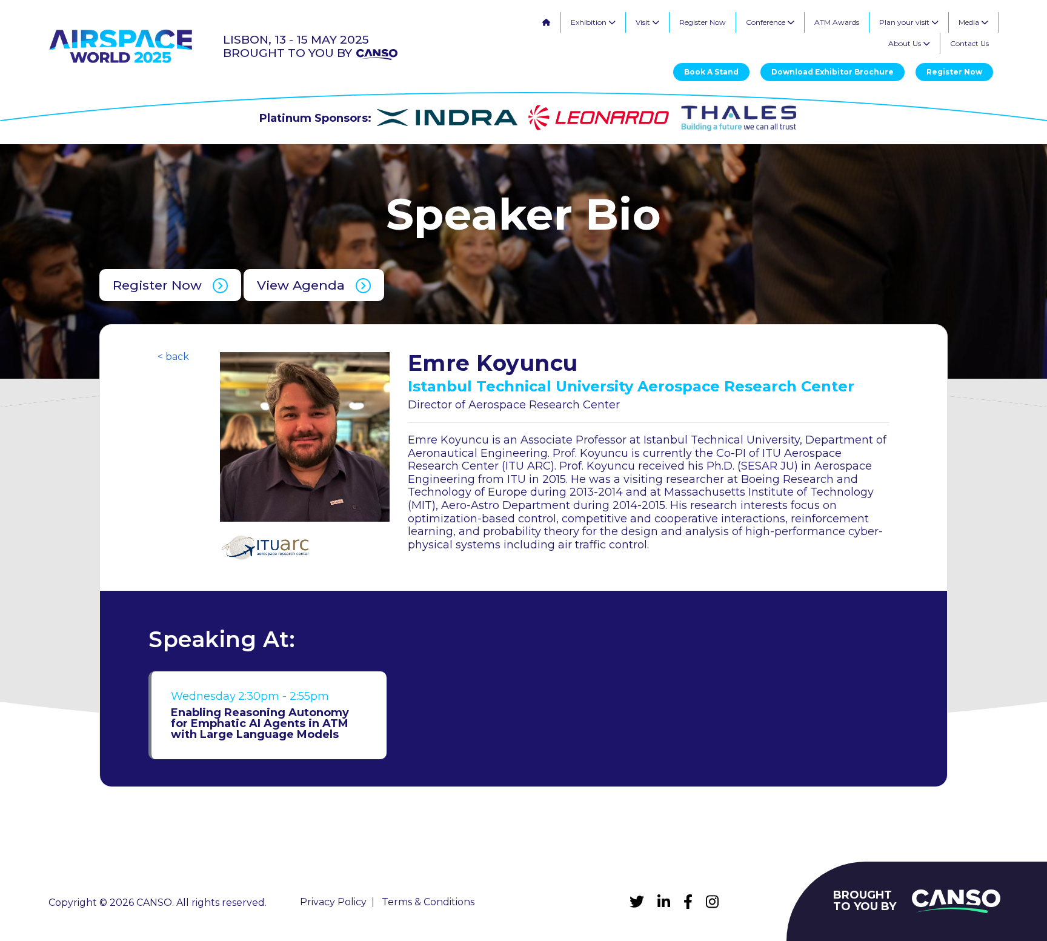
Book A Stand (711, 71)
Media (970, 22)
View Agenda (301, 285)
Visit (644, 22)
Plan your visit (905, 22)
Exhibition (589, 22)
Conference (766, 22)
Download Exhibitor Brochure (832, 71)
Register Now (702, 22)
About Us (905, 43)
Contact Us (969, 43)
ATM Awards (836, 22)
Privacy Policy (333, 902)
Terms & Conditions (428, 902)
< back (173, 357)
